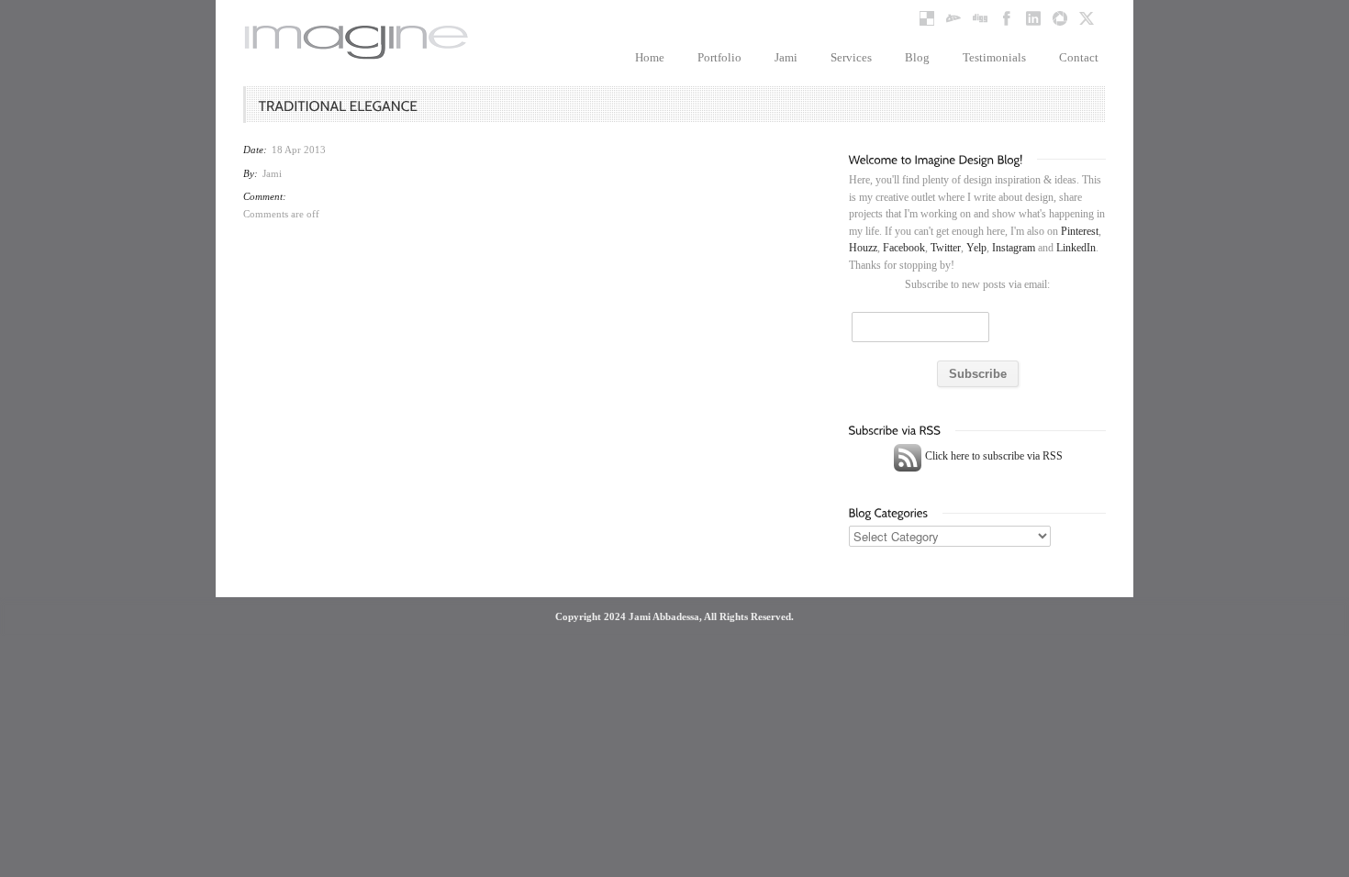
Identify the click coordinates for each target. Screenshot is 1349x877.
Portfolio (719, 57)
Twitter (946, 247)
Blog (917, 57)
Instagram (1013, 247)
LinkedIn (1076, 247)
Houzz (863, 247)
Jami (786, 57)
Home (649, 57)
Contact (1078, 57)
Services (851, 57)
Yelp (976, 247)
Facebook (904, 247)
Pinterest (1079, 231)
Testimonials (994, 57)
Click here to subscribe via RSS (992, 456)
